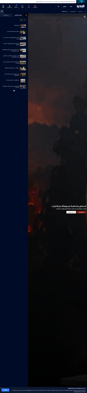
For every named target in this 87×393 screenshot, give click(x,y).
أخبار (71, 6)
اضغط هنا (76, 391)
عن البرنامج (6, 15)
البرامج (64, 6)
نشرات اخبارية (80, 11)
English (3, 7)
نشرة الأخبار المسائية (73, 11)
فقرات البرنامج (18, 15)
